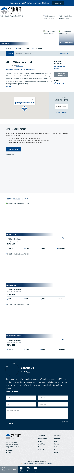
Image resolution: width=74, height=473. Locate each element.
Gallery (40, 441)
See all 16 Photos (65, 43)
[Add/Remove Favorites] (63, 238)
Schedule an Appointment (61, 74)
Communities (41, 435)
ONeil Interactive (49, 463)
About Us (40, 447)
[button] (24, 108)
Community (19, 53)
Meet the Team (42, 450)
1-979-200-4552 (10, 450)
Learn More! (58, 3)
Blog (55, 441)
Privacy (56, 453)
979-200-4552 (29, 371)
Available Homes (42, 438)
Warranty (56, 444)
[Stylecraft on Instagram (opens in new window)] (10, 453)
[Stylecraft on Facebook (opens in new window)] (7, 453)
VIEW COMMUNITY (13, 149)
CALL (21, 471)
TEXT (28, 471)
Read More (8, 86)
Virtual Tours (41, 444)
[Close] (33, 99)
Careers (56, 450)
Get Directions (60, 113)
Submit (11, 423)
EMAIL (35, 471)
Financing (57, 438)
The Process (57, 435)
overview (10, 53)
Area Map (28, 53)
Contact (56, 447)
